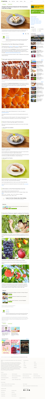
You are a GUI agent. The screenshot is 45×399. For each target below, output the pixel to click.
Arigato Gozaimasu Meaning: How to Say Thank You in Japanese (40, 70)
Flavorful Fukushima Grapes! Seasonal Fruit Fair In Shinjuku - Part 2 (6, 334)
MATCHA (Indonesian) (26, 375)
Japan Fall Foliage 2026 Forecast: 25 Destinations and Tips (40, 66)
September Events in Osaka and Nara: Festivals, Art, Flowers (40, 92)
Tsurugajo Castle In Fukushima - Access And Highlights (17, 300)
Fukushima (4, 4)
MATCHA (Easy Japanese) (4, 377)
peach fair (10, 46)
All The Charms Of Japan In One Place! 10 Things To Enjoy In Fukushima (18, 293)
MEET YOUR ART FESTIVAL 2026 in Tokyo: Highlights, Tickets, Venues (40, 51)
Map (2, 193)
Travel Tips (13, 1)
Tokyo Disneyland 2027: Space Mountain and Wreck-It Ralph (35, 39)
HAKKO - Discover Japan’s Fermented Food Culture (30, 385)
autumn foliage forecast (34, 18)
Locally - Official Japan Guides (16, 379)
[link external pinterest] (27, 390)
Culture (40, 30)
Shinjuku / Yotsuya (14, 208)
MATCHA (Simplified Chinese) (16, 375)
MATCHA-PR (7, 37)
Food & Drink (10, 4)
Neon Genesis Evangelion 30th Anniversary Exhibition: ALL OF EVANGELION (40, 55)
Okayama (35, 367)
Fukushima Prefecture (5, 112)
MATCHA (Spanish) (14, 377)
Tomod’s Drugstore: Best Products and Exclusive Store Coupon (40, 96)
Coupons (21, 1)
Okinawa (35, 365)
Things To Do (34, 30)
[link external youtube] (29, 390)
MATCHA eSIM (3, 379)
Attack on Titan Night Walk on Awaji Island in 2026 (40, 47)
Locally (17, 1)
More (27, 338)
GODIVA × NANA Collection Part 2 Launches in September (40, 43)
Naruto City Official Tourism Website (6, 385)
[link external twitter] (26, 390)
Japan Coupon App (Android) (37, 377)
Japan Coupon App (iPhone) (27, 377)
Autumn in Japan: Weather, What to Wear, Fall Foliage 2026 (40, 78)
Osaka (35, 362)
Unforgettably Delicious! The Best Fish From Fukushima (17, 296)
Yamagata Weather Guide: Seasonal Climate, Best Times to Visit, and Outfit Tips (40, 88)
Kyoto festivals (39, 23)
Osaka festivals (33, 23)
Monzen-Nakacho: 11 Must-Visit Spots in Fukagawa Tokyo (40, 100)
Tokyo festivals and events (35, 19)
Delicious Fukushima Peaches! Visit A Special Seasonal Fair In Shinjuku (18, 207)
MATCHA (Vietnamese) (36, 375)
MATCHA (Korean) (3, 375)
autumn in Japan (33, 17)
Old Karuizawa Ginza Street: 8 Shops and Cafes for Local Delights (40, 84)
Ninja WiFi (32, 24)
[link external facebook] (24, 390)
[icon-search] (43, 1)
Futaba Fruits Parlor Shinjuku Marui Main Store (13, 52)
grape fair (16, 46)
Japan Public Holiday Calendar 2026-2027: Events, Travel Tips (40, 62)
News (24, 1)
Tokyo (9, 208)
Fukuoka (25, 365)
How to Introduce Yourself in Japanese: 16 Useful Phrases (40, 74)
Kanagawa (25, 367)
